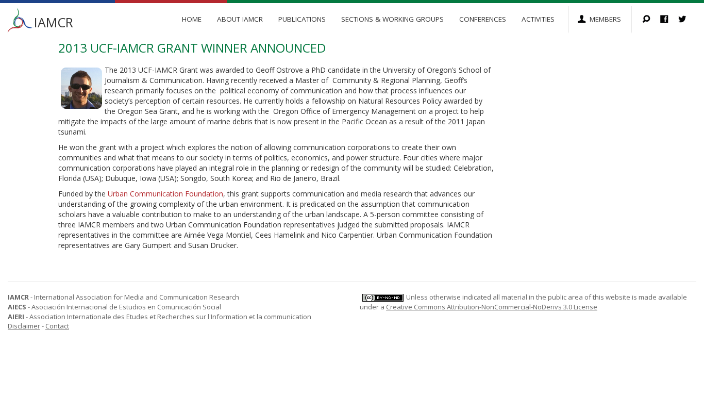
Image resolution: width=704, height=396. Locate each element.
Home (192, 19)
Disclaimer (24, 326)
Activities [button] (538, 19)
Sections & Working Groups (392, 19)
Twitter (687, 20)
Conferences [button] (482, 19)
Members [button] (605, 19)
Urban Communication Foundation (165, 194)
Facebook (669, 20)
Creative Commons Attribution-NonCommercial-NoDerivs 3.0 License (491, 306)
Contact (57, 326)
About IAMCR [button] (240, 19)
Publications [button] (302, 19)
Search (651, 20)
